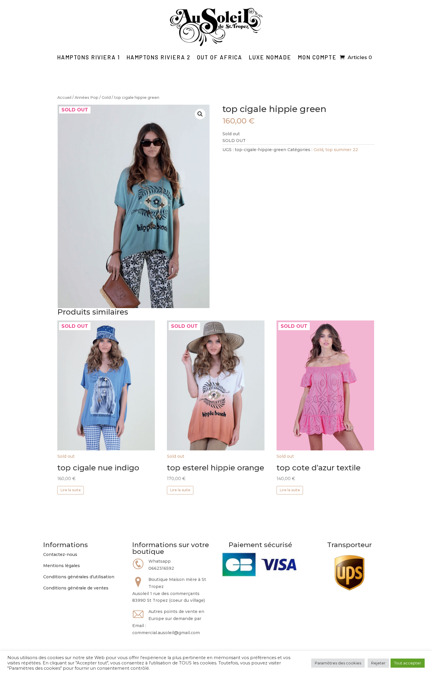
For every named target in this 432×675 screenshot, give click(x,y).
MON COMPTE (317, 57)
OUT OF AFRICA (219, 57)
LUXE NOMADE (270, 57)
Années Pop (86, 97)
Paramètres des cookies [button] (338, 663)
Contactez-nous (60, 554)
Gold (106, 97)
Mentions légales (61, 565)
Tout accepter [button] (407, 663)
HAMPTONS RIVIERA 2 (158, 57)
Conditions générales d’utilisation (78, 576)
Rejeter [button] (378, 663)
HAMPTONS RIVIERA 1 (88, 57)
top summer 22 (341, 149)
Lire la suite (71, 490)
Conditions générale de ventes (75, 588)
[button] (200, 114)
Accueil (64, 97)
